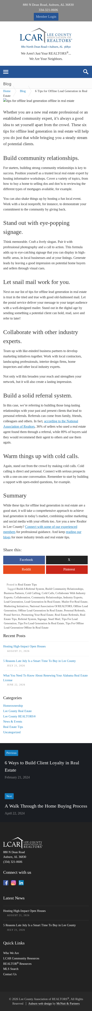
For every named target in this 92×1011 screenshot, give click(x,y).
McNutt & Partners (68, 1003)
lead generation (13, 601)
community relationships (46, 597)
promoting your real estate (37, 614)
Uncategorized (12, 732)
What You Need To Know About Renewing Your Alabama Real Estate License (45, 678)
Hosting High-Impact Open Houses (24, 646)
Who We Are (11, 953)
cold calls (48, 593)
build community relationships (64, 588)
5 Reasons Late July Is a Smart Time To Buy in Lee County (39, 661)
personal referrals (74, 610)
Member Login (46, 16)
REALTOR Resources (17, 963)
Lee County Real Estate (17, 711)
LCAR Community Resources (21, 958)
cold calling (32, 593)
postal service (12, 614)
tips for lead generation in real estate (41, 623)
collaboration (22, 597)
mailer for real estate (75, 601)
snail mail (54, 619)
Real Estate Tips (27, 584)
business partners (14, 593)
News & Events (12, 721)
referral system (27, 619)
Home (6, 91)
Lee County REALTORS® (19, 716)
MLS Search (10, 969)
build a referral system (30, 588)
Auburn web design (40, 1003)
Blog (23, 91)
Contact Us (9, 974)
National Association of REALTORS (51, 606)
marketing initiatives (16, 606)
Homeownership (13, 705)
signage (42, 619)
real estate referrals (67, 614)
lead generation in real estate (42, 601)
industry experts (72, 597)
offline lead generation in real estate (40, 610)
